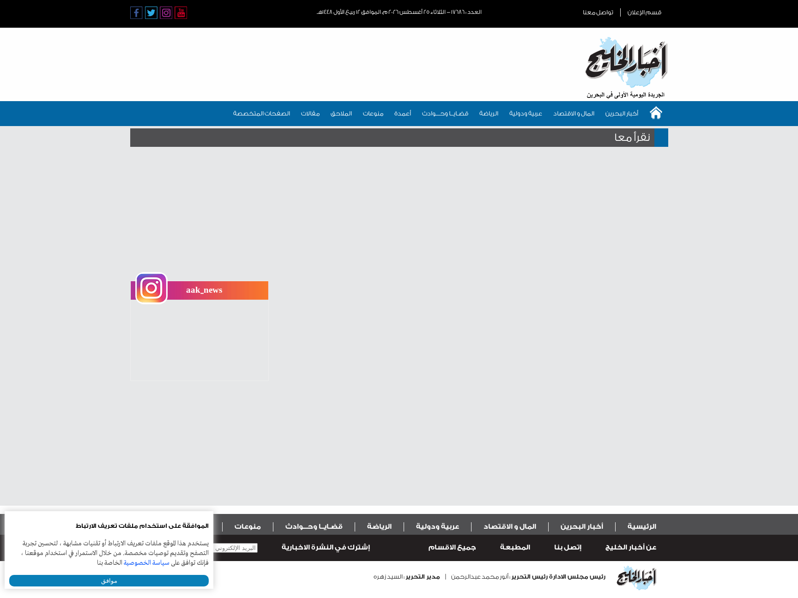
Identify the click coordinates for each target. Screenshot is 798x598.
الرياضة (488, 113)
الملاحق (341, 113)
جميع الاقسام (452, 547)
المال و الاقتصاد (573, 113)
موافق (109, 580)
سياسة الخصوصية (146, 563)
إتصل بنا (567, 547)
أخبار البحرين (621, 113)
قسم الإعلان (644, 12)
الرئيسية (642, 527)
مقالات (310, 113)
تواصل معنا (598, 12)
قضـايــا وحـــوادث (445, 113)
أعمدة (402, 113)
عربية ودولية (525, 113)
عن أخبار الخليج (630, 547)
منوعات (373, 113)
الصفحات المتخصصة (261, 113)
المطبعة (515, 547)
